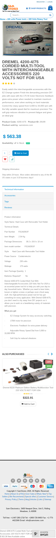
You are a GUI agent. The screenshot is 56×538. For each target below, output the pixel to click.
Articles (33, 499)
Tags (6, 201)
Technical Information (14, 189)
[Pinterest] (37, 481)
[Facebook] (13, 481)
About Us (15, 494)
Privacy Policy (11, 499)
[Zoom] (51, 53)
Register (41, 2)
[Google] (31, 481)
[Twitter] (19, 481)
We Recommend (16, 497)
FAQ (22, 494)
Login (49, 2)
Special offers (30, 497)
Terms (21, 499)
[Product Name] (28, 372)
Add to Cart (21, 153)
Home (7, 494)
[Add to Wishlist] (5, 159)
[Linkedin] (25, 481)
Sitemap (47, 499)
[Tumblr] (43, 481)
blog (27, 499)
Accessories (9, 195)
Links (40, 499)
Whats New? (41, 494)
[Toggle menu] (22, 7)
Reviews (8, 207)
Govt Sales (30, 494)
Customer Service (45, 497)
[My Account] (27, 8)
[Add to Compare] (12, 159)
